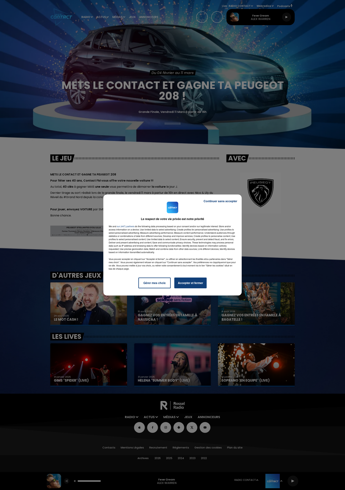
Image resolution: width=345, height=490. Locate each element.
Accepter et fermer (190, 283)
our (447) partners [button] (125, 226)
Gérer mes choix (154, 283)
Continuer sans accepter (220, 201)
